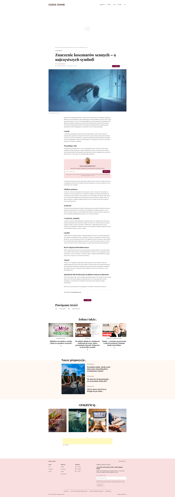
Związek (62, 471)
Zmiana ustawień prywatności (96, 491)
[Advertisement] (87, 441)
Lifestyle (62, 466)
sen (69, 308)
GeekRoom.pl (124, 494)
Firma (50, 464)
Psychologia (63, 47)
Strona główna (58, 47)
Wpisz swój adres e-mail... (101, 475)
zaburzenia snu (76, 308)
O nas (114, 4)
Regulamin (66, 491)
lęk (56, 308)
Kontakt (119, 4)
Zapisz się (106, 171)
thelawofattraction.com (76, 292)
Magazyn (102, 4)
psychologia (63, 308)
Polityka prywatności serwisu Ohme (79, 491)
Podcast (109, 4)
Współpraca (51, 469)
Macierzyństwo (63, 473)
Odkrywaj (63, 464)
